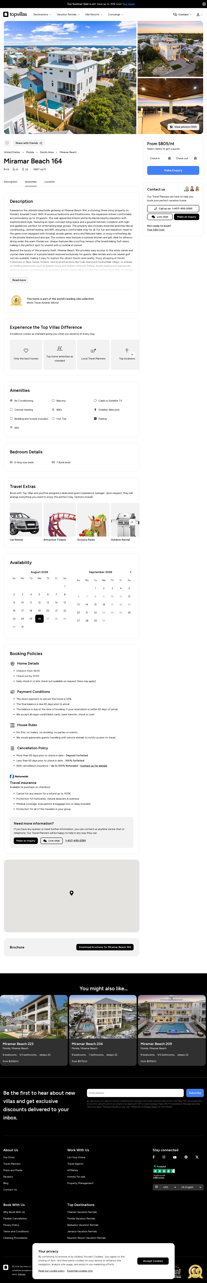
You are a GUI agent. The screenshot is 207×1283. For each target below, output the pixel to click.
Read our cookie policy (51, 1270)
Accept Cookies (153, 1261)
